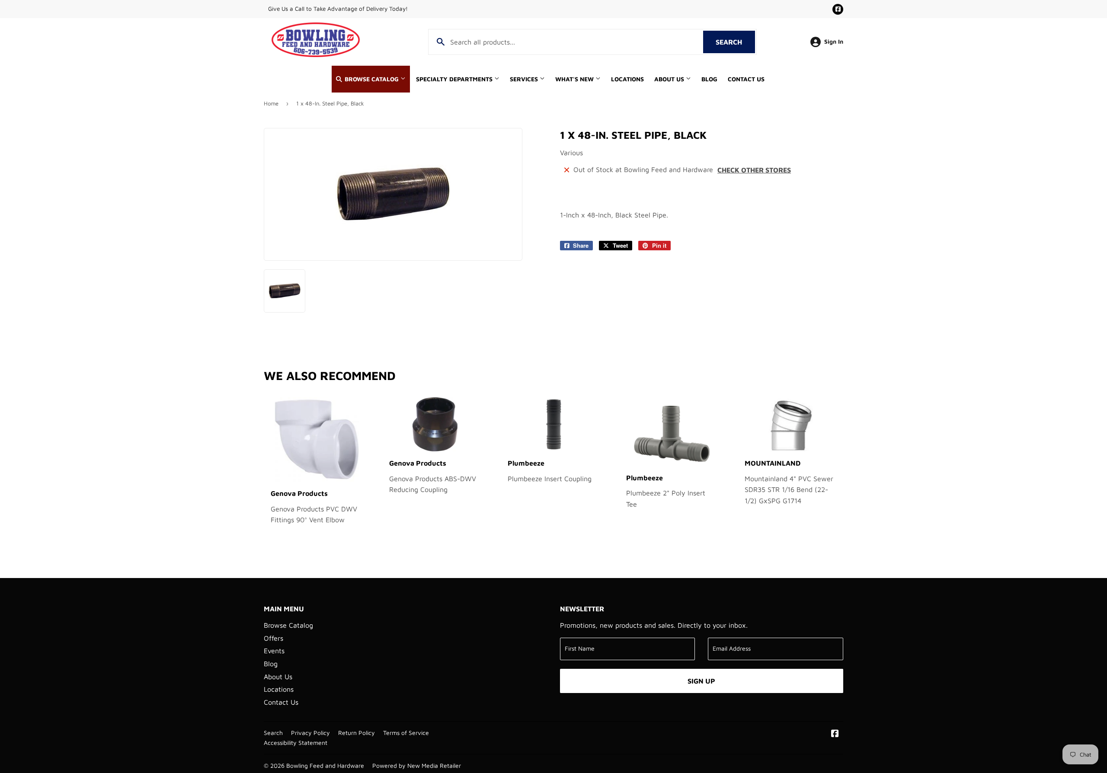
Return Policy (356, 732)
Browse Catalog (371, 79)
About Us (670, 79)
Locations (627, 79)
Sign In (833, 41)
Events (274, 651)
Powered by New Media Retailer (416, 765)
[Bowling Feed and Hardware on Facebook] (835, 734)
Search (735, 42)
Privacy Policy (310, 732)
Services (525, 79)
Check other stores (754, 170)
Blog (709, 79)
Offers (273, 638)
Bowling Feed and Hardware (325, 765)
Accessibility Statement (295, 742)
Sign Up (701, 681)
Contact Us (746, 79)
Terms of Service (406, 732)
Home (271, 103)
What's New (575, 79)
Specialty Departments (455, 79)
